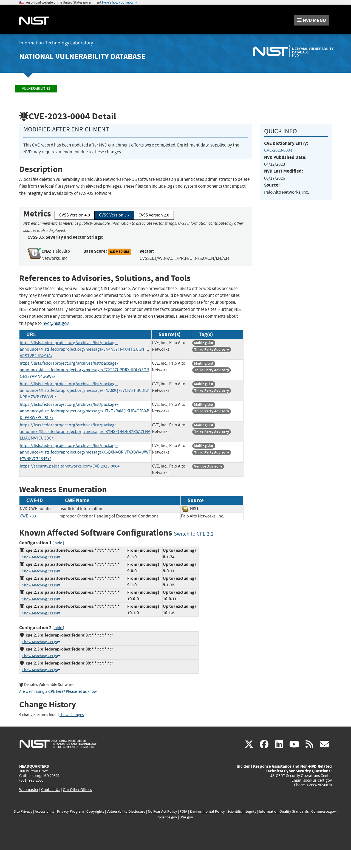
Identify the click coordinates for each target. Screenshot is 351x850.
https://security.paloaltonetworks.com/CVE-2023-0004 (70, 466)
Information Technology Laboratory (56, 43)
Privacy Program (70, 811)
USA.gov (186, 817)
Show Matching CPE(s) (40, 557)
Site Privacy (23, 811)
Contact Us (50, 789)
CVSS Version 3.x (114, 215)
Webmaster (28, 789)
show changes (72, 714)
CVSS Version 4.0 (74, 215)
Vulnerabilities (36, 88)
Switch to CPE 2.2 (194, 533)
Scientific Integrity (241, 811)
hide (58, 543)
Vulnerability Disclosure (126, 811)
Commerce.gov (323, 811)
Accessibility (45, 811)
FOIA (183, 811)
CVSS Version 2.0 (153, 215)
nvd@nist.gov (56, 323)
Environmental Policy (207, 811)
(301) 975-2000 (31, 780)
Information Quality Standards (284, 811)
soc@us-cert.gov (317, 780)
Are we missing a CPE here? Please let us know (58, 691)
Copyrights (95, 811)
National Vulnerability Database (82, 56)
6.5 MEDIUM (119, 251)
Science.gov (167, 817)
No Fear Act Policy (162, 811)
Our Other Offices (77, 789)
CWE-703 (28, 516)
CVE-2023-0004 (278, 150)
